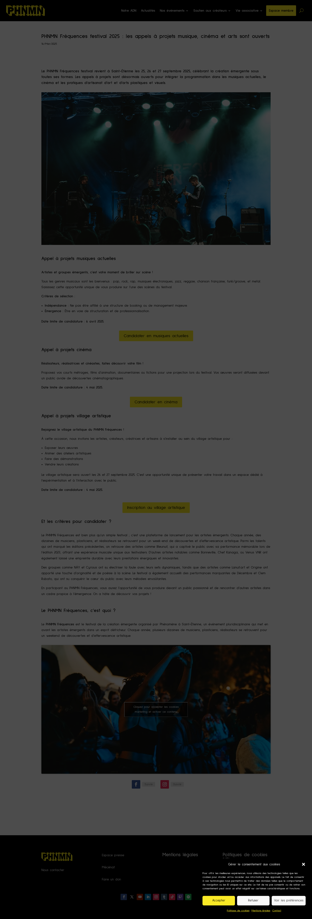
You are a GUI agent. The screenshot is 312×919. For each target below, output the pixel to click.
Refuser (253, 900)
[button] (303, 864)
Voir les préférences (288, 900)
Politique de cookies (238, 910)
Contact (276, 910)
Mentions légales (261, 910)
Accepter (218, 900)
